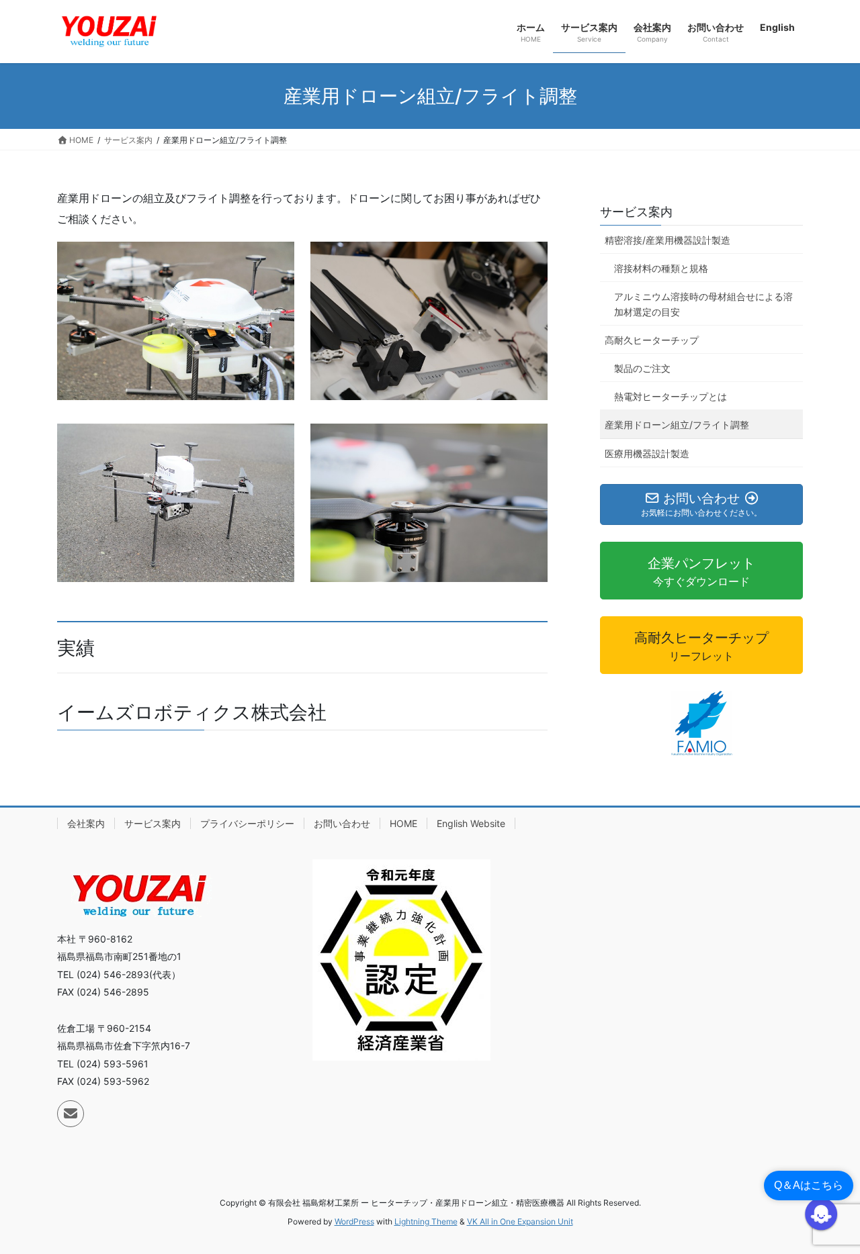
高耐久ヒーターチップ (652, 340)
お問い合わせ (342, 823)
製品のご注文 (642, 368)
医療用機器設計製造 (647, 453)
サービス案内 (636, 212)
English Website (471, 823)
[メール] (70, 1113)
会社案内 (86, 823)
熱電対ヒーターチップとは (670, 396)
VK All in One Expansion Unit (520, 1221)
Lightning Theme (426, 1221)
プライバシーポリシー (247, 823)
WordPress (354, 1221)
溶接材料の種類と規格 (661, 268)
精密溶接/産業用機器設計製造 (667, 240)
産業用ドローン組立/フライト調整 (677, 424)
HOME (403, 823)
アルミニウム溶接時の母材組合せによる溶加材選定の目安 (703, 304)
